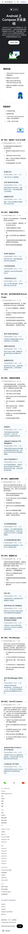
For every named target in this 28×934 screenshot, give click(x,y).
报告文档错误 (4, 889)
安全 (2, 796)
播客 (2, 806)
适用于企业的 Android (6, 793)
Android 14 (4, 856)
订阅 (20, 926)
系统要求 (16, 118)
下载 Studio (4, 877)
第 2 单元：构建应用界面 (9, 212)
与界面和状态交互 (10, 278)
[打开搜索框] (15, 2)
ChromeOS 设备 (5, 837)
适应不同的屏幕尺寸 (11, 459)
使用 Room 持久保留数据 (13, 606)
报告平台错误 (4, 886)
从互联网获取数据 (10, 524)
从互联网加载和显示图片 (12, 540)
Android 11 (3, 863)
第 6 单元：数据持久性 (9, 556)
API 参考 (3, 875)
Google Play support (6, 891)
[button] (14, 142)
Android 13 (4, 858)
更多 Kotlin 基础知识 (11, 334)
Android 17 (4, 848)
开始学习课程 (14, 42)
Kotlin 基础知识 (9, 254)
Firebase (3, 909)
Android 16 (4, 851)
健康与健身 (4, 817)
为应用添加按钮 (9, 266)
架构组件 (7, 427)
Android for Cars (5, 839)
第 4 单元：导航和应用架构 (10, 378)
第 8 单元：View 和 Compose (11, 702)
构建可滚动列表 (9, 346)
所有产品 (3, 914)
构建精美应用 (8, 360)
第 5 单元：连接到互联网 (10, 479)
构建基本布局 (8, 197)
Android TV (4, 842)
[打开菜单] (2, 2)
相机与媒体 (4, 820)
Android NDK (4, 880)
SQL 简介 (7, 593)
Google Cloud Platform (7, 911)
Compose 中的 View (11, 764)
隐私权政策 (4, 822)
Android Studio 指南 (6, 870)
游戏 (2, 812)
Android (3, 791)
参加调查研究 (4, 894)
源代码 (3, 798)
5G (2, 825)
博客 (2, 803)
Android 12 (4, 861)
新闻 (2, 801)
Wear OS (3, 834)
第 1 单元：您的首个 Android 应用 (13, 140)
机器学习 (3, 815)
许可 (9, 920)
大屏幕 (3, 832)
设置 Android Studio (11, 182)
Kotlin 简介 (8, 172)
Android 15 (4, 853)
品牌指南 (14, 920)
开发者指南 (4, 872)
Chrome (3, 906)
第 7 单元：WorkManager (10, 638)
